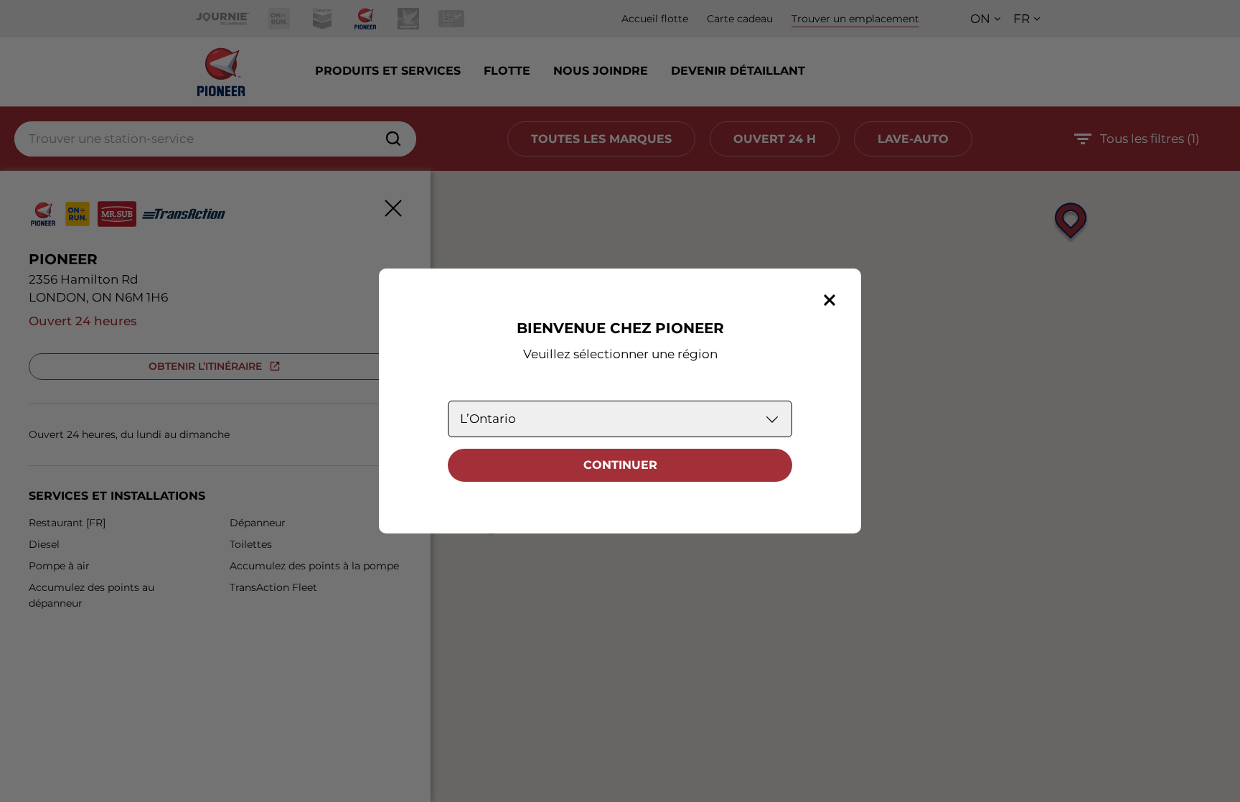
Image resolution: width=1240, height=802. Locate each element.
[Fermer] (829, 300)
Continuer (620, 465)
